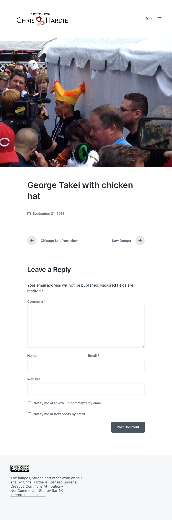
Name (33, 355)
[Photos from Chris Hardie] (41, 18)
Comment (36, 301)
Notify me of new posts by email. (60, 414)
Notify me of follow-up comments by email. (68, 403)
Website (33, 379)
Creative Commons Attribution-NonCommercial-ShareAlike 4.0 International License (37, 490)
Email (93, 355)
